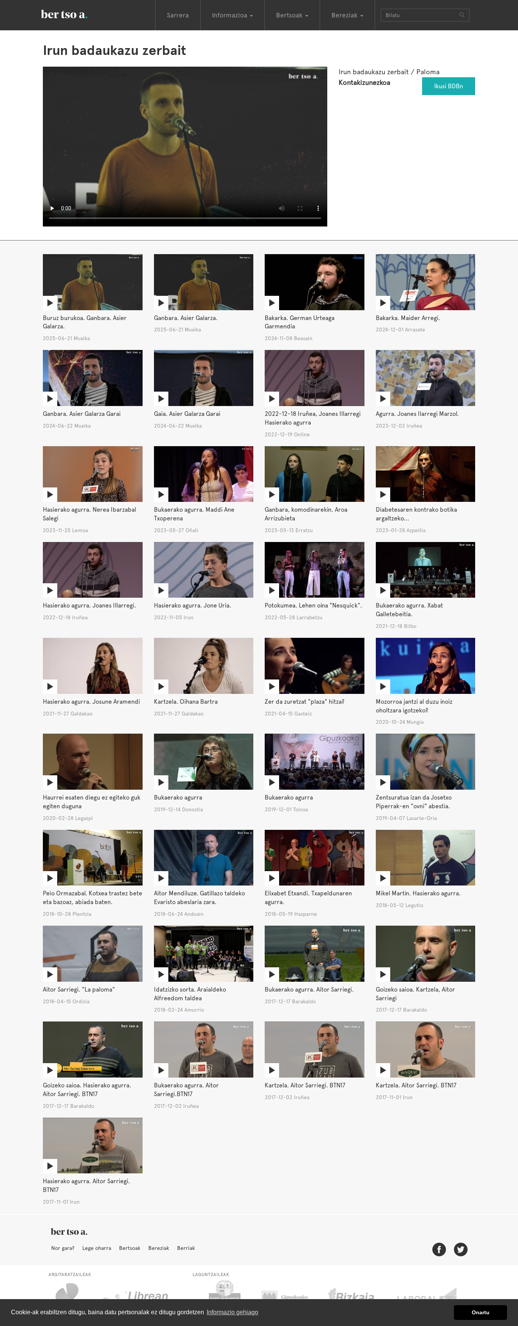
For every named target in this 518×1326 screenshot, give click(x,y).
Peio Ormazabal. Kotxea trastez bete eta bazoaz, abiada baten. (92, 898)
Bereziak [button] (345, 15)
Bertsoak (129, 1248)
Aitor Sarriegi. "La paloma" (79, 989)
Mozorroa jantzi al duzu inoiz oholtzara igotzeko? (414, 706)
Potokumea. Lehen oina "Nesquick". (313, 605)
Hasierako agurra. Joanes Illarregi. (89, 605)
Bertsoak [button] (290, 15)
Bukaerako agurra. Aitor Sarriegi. (309, 989)
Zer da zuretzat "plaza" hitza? (304, 701)
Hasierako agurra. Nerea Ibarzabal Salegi (89, 514)
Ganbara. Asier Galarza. (186, 318)
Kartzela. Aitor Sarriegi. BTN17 (305, 1085)
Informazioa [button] (230, 15)
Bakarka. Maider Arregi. (408, 318)
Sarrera (178, 15)
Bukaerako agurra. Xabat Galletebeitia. (409, 610)
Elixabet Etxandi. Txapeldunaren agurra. (308, 898)
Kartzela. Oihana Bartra (186, 701)
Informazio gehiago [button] (232, 1312)
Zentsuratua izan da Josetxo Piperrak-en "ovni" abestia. (414, 802)
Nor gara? (62, 1248)
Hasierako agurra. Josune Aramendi (91, 701)
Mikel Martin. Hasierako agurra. (418, 893)
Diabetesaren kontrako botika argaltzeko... (416, 514)
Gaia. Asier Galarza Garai (187, 413)
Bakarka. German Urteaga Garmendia (299, 322)
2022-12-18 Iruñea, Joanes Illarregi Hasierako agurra (313, 418)
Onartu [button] (481, 1312)
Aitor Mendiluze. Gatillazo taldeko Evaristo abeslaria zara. (199, 898)
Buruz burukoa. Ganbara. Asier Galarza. (85, 322)
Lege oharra (96, 1248)
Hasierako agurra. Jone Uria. (192, 605)
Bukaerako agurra (178, 797)
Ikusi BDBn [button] (448, 86)
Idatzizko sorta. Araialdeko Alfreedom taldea (190, 994)
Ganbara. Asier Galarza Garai (82, 413)
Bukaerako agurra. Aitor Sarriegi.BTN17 (186, 1090)
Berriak (186, 1248)
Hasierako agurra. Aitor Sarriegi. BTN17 (86, 1185)
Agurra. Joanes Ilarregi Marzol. (417, 413)
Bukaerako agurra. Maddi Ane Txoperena (194, 514)
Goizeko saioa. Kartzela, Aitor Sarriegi (415, 994)
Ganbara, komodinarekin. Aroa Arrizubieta (306, 514)
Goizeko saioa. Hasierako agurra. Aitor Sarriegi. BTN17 (87, 1090)
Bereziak (158, 1248)
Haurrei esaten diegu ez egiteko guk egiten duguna (91, 802)
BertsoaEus (75, 13)
